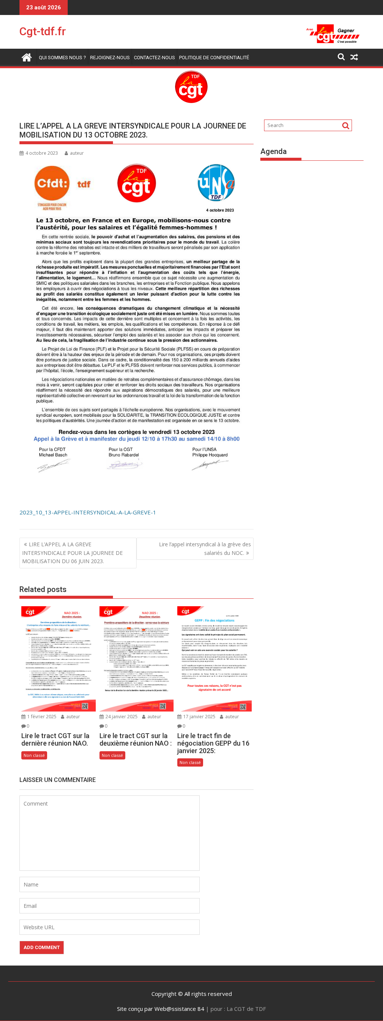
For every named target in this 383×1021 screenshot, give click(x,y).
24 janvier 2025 (121, 716)
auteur (77, 153)
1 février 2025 (41, 716)
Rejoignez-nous (110, 57)
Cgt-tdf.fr (42, 31)
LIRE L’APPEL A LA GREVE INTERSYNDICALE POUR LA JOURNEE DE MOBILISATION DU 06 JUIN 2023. (72, 553)
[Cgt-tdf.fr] (27, 56)
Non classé (34, 755)
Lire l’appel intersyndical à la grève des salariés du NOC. (205, 548)
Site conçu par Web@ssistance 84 (160, 1008)
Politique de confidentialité (214, 57)
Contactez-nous (154, 57)
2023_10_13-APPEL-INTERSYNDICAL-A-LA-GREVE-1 (87, 512)
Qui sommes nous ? (62, 57)
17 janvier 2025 (198, 716)
